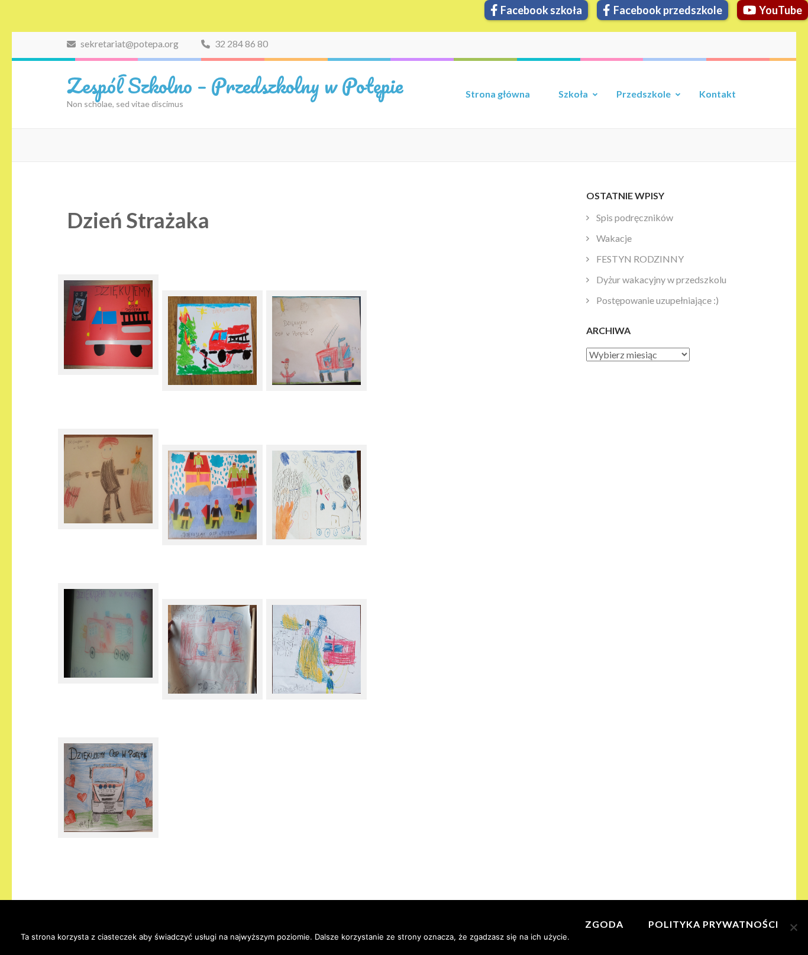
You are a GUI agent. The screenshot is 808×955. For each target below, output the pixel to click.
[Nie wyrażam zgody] (793, 927)
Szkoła (573, 93)
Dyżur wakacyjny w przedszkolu (661, 279)
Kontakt (717, 93)
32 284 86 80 (240, 43)
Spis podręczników (634, 217)
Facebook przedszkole (667, 10)
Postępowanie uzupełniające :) (657, 300)
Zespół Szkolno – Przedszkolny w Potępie (235, 85)
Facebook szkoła (541, 10)
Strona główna (498, 93)
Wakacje (614, 238)
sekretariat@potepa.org (129, 43)
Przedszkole (643, 93)
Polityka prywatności (713, 924)
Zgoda (604, 924)
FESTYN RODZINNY (640, 258)
